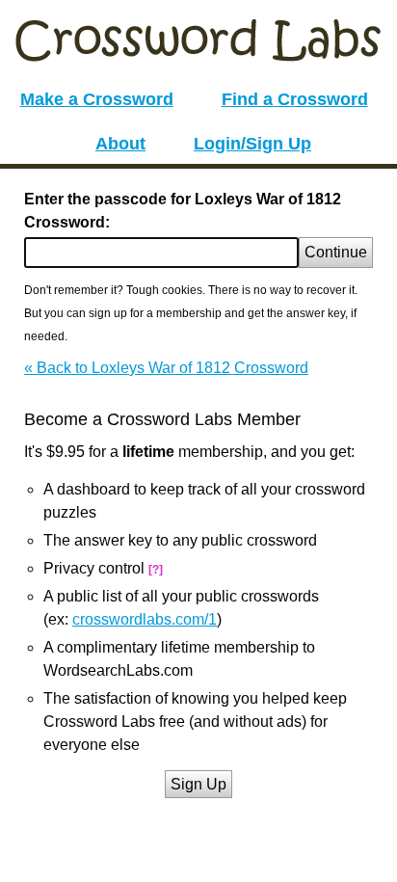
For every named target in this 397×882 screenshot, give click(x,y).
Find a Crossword (295, 99)
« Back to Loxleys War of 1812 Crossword (166, 368)
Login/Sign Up (252, 143)
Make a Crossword (96, 99)
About (120, 143)
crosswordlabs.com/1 (144, 619)
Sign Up (198, 784)
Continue (335, 252)
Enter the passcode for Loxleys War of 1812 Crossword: (182, 210)
